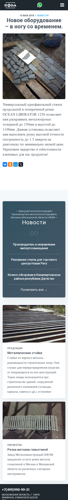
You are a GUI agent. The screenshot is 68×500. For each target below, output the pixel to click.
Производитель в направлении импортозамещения (34, 246)
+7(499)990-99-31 (16, 490)
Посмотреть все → (34, 289)
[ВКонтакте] (5, 164)
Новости (43, 15)
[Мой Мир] (15, 164)
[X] (21, 164)
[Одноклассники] (10, 164)
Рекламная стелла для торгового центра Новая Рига (34, 261)
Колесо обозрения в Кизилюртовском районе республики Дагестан (34, 276)
